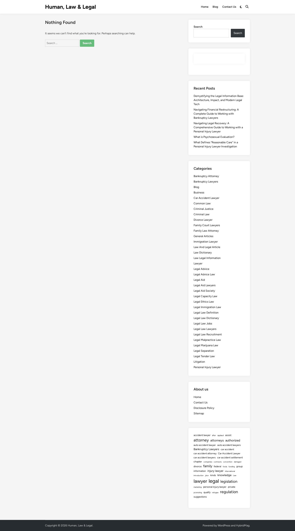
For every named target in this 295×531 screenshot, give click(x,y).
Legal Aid (199, 279)
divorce (198, 466)
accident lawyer (202, 435)
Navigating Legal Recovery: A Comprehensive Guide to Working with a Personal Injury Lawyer (218, 127)
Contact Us (229, 6)
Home (204, 6)
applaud (220, 435)
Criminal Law (201, 214)
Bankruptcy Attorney (206, 176)
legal (214, 481)
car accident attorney (205, 453)
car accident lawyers (205, 457)
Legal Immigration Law (207, 307)
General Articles (203, 236)
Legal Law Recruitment (208, 334)
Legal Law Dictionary (206, 318)
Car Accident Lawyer (206, 198)
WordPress (224, 525)
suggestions (200, 496)
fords (225, 466)
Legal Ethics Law (204, 301)
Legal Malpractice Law (207, 339)
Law (234, 475)
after (214, 435)
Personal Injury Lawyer (207, 367)
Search (198, 26)
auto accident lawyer (205, 445)
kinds (213, 475)
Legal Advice (201, 269)
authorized (232, 440)
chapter (198, 461)
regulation (229, 491)
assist (228, 435)
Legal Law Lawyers (205, 329)
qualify (206, 492)
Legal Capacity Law (205, 296)
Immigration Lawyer (206, 241)
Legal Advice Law (204, 274)
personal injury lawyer (214, 486)
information (200, 471)
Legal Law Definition (206, 312)
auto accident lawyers (229, 445)
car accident (227, 449)
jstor (207, 475)
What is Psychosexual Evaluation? (214, 137)
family (207, 466)
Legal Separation (204, 350)
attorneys (217, 440)
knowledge (224, 475)
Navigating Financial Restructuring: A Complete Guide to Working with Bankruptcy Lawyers (216, 113)
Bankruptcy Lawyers (206, 181)
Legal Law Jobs (203, 323)
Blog (215, 6)
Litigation (199, 361)
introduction (198, 475)
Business (199, 192)
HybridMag (242, 525)
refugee (215, 492)
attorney (201, 440)
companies (207, 462)
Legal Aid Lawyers (204, 285)
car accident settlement (230, 457)
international (230, 471)
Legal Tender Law (204, 356)
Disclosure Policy (204, 408)
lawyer (200, 481)
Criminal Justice (203, 208)
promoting (198, 492)
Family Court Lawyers (207, 225)
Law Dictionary (203, 252)
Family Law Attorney (206, 230)
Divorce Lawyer (203, 219)
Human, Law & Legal (70, 7)
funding (232, 466)
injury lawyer (215, 470)
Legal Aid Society (204, 290)
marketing (198, 487)
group (239, 466)
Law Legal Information (207, 258)
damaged (237, 462)
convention (227, 462)
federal (217, 466)
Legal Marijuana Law (206, 345)
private (231, 486)
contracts (218, 462)
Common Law (202, 203)
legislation (228, 481)
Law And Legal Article (207, 247)
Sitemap (199, 413)
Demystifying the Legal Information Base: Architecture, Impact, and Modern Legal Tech (219, 100)
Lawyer (198, 263)
